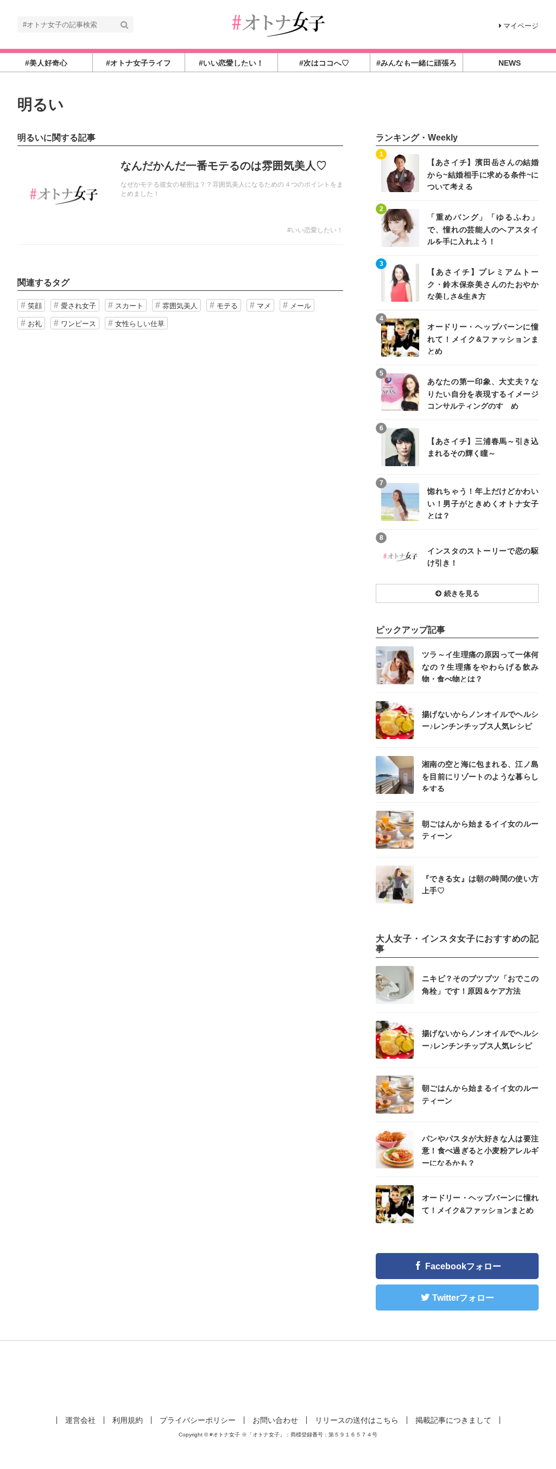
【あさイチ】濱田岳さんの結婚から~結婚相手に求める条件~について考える (483, 174)
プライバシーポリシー (198, 1420)
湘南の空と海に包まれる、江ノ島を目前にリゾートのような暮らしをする (480, 776)
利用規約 (127, 1420)
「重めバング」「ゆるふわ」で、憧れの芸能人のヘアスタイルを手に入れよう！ (483, 229)
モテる (227, 306)
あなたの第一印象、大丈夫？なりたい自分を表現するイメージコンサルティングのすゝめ (483, 393)
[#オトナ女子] (278, 23)
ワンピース (78, 324)
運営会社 (80, 1420)
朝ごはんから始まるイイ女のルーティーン (480, 829)
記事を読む (180, 195)
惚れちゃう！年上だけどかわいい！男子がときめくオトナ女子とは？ (483, 503)
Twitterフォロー (463, 1297)
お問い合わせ (275, 1420)
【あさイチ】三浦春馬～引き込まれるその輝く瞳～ (483, 447)
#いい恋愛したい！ (315, 230)
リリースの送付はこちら (357, 1420)
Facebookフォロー (463, 1266)
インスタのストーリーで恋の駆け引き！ (483, 556)
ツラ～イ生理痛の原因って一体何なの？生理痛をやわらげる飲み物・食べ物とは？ (480, 666)
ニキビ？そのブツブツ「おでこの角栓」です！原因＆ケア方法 (480, 984)
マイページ (521, 26)
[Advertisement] (278, 1376)
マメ (264, 306)
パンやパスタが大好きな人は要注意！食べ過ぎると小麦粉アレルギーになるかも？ (480, 1150)
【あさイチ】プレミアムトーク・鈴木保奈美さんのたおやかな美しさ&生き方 (483, 284)
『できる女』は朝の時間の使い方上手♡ (480, 884)
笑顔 (35, 306)
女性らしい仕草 (140, 324)
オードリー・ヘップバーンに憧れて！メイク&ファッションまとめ (483, 338)
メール (300, 306)
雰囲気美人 (180, 306)
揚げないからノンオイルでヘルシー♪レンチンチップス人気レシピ (480, 720)
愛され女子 (78, 306)
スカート (129, 306)
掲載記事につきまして (453, 1420)
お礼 (35, 324)
